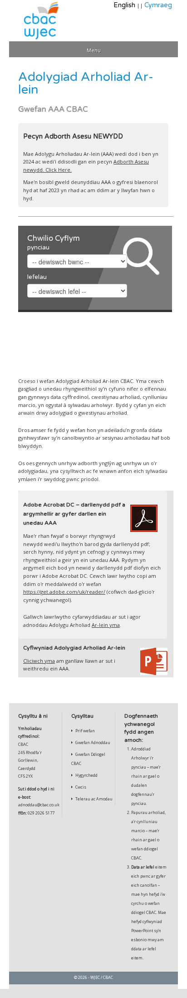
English (124, 5)
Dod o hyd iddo (129, 365)
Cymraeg (158, 5)
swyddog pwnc (62, 479)
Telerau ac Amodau (93, 799)
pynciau (38, 247)
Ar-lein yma (106, 624)
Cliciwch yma (39, 660)
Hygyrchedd (86, 775)
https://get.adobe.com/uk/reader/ (64, 591)
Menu (94, 50)
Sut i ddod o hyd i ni (36, 789)
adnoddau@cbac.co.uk (38, 805)
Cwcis (80, 787)
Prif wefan (84, 731)
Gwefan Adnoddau (92, 742)
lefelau (37, 277)
